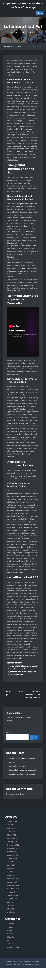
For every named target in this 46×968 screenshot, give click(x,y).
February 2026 (12, 838)
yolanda (30, 33)
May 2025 (11, 869)
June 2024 (11, 906)
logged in (20, 718)
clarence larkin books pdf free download (23, 770)
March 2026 (11, 835)
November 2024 (13, 889)
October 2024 (12, 892)
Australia (10, 924)
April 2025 (11, 872)
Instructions (11, 934)
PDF (20, 46)
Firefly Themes (35, 964)
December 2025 (13, 845)
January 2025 (12, 882)
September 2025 (13, 855)
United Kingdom (13, 947)
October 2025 (12, 852)
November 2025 (13, 848)
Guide (9, 930)
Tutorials (10, 944)
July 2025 (10, 862)
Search (8, 733)
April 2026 (11, 832)
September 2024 (13, 895)
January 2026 (12, 842)
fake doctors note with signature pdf (22, 774)
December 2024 (13, 885)
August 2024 (12, 899)
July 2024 (10, 902)
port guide (12, 762)
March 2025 (11, 875)
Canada (10, 927)
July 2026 (10, 825)
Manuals (10, 937)
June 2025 (11, 865)
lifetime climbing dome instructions (21, 758)
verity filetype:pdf (16, 674)
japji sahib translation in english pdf (23, 672)
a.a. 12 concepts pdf (17, 669)
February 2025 (12, 879)
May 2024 (11, 909)
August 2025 (12, 858)
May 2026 (11, 828)
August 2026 (12, 822)
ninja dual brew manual (17, 766)
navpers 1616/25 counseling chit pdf (23, 666)
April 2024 (11, 912)
